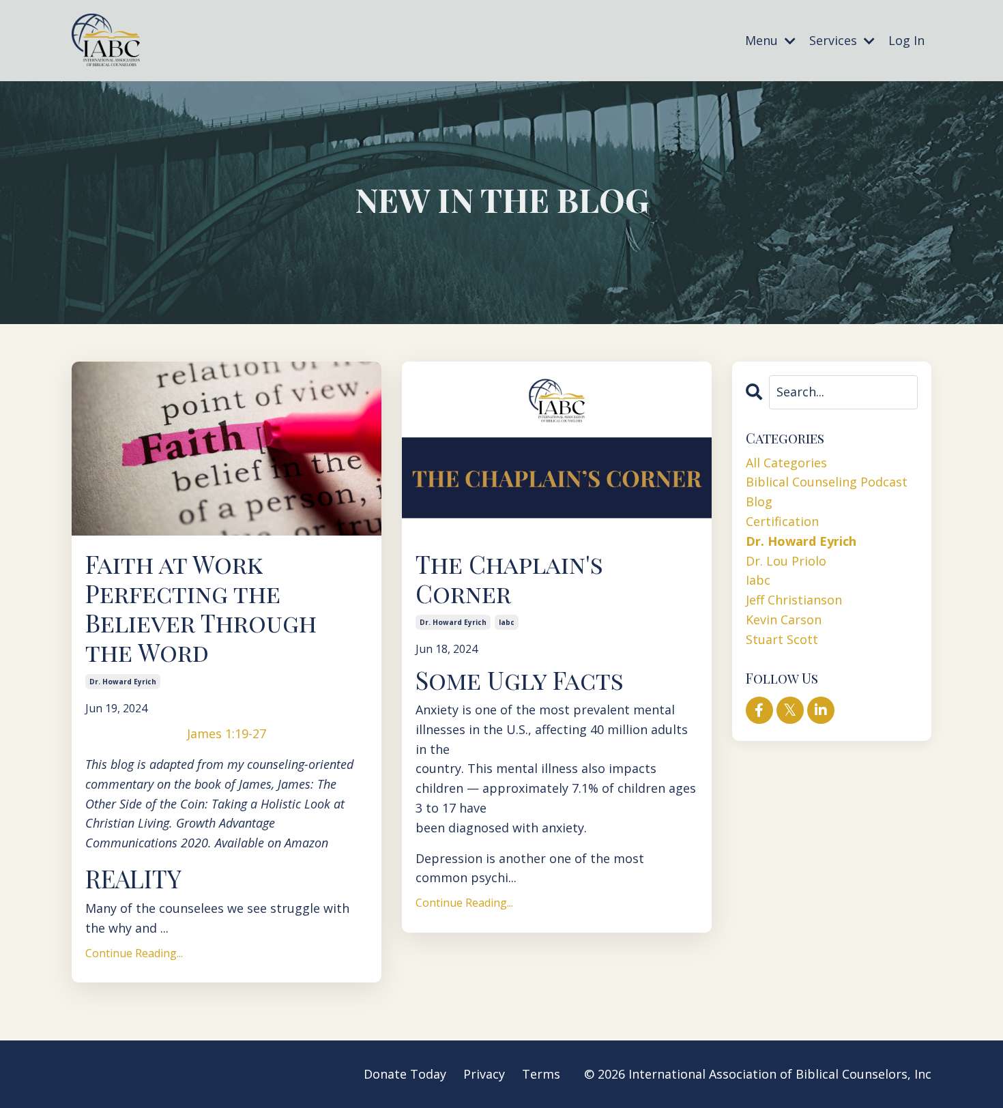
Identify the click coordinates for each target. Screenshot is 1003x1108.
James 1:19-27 (226, 733)
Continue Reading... (134, 953)
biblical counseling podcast (826, 481)
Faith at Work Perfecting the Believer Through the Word (201, 608)
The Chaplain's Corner (509, 578)
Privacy (484, 1074)
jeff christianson (794, 600)
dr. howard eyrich (122, 681)
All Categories (786, 462)
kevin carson (784, 619)
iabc (506, 622)
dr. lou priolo (786, 561)
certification (782, 521)
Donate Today (405, 1074)
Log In (906, 40)
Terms (541, 1074)
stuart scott (782, 639)
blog (759, 501)
